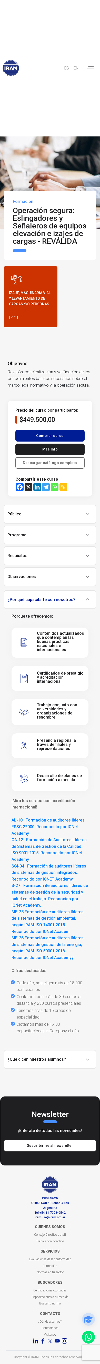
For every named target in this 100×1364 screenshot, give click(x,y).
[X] (28, 487)
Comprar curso (50, 436)
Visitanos (50, 1334)
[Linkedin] (37, 487)
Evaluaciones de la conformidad (50, 1259)
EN (75, 68)
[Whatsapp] (54, 487)
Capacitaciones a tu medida (50, 1297)
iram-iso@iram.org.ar (50, 1217)
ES (66, 68)
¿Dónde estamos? (50, 1321)
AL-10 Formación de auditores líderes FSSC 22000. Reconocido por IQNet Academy (48, 827)
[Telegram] (46, 487)
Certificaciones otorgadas (50, 1290)
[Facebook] (20, 487)
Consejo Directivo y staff (50, 1234)
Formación (50, 1266)
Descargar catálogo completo (50, 463)
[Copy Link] (63, 487)
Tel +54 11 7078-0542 (50, 1213)
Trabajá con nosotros (50, 1241)
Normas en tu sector (50, 1272)
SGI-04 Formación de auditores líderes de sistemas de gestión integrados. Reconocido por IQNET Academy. (49, 873)
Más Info (50, 449)
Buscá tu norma (50, 1303)
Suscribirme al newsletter (50, 1145)
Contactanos (50, 1328)
